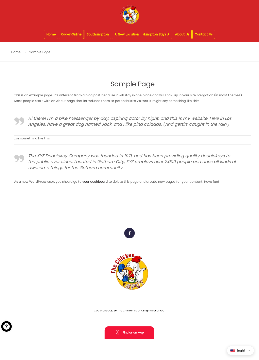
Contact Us (204, 34)
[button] (6, 326)
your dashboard (95, 181)
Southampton (98, 34)
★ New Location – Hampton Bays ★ (142, 34)
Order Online (71, 34)
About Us (182, 34)
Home (51, 34)
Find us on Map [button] (133, 332)
